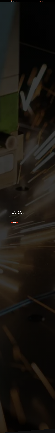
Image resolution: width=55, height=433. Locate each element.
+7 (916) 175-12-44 (41, 0)
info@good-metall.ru (41, 1)
